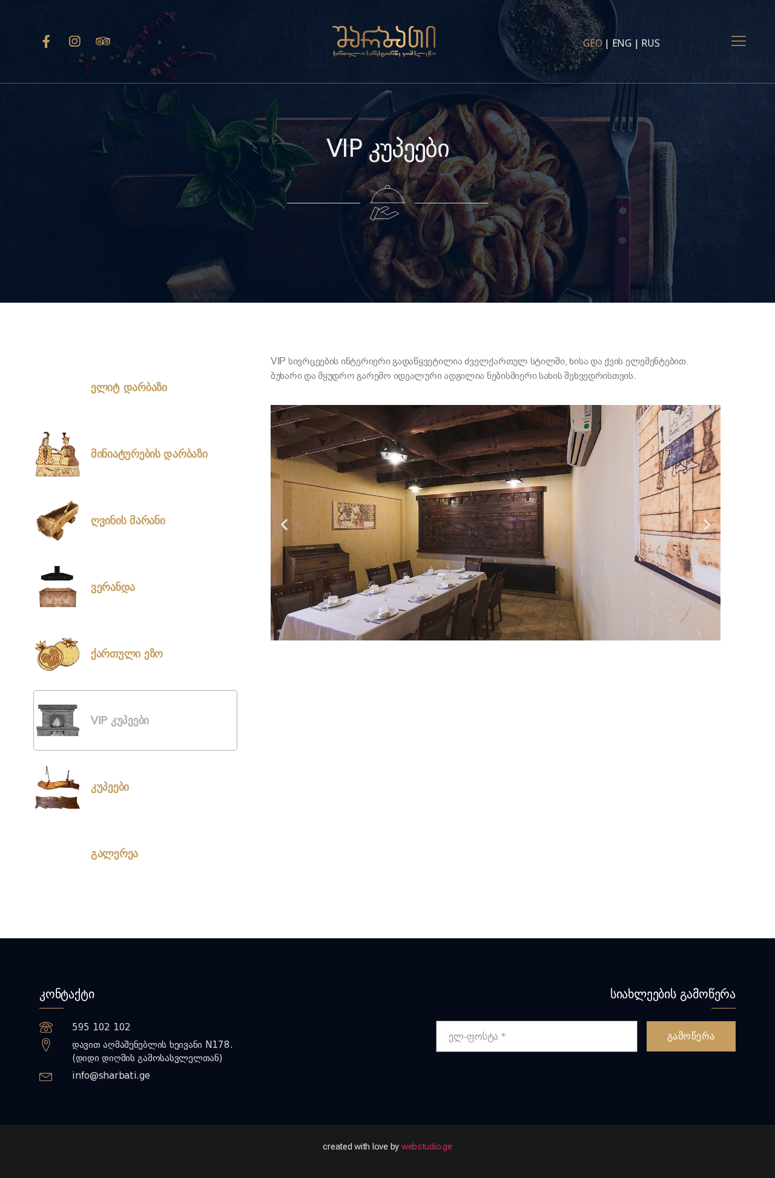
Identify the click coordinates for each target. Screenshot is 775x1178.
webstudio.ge (426, 1146)
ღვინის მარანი (128, 520)
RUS (650, 43)
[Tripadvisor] (103, 41)
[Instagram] (74, 41)
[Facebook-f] (46, 41)
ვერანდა (113, 587)
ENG (622, 43)
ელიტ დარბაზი (129, 387)
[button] (284, 523)
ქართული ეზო (127, 653)
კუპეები (110, 787)
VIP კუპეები (120, 720)
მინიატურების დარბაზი (149, 454)
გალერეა (114, 853)
